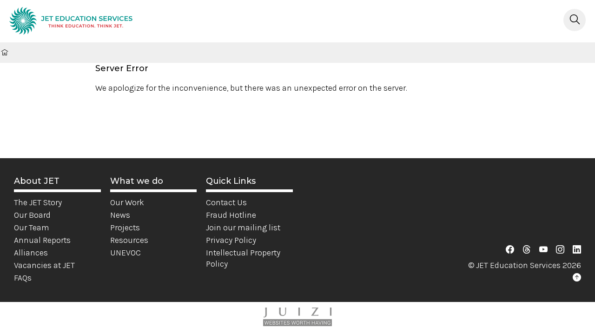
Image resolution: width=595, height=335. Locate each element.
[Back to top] (577, 278)
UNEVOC (125, 253)
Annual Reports (42, 240)
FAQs (23, 278)
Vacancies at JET (44, 265)
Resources (129, 240)
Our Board (32, 215)
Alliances (31, 253)
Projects (125, 227)
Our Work (127, 202)
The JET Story (38, 202)
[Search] (574, 20)
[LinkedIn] (577, 250)
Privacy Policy (231, 240)
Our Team (31, 227)
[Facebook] (510, 250)
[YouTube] (543, 250)
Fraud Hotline (231, 215)
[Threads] (526, 250)
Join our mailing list (243, 227)
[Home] (70, 22)
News (120, 215)
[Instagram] (560, 250)
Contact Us (226, 202)
